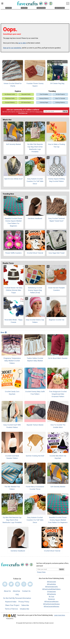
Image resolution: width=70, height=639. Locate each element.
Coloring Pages (44, 102)
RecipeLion (51, 599)
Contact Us (26, 591)
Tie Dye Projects (60, 94)
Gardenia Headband (35, 218)
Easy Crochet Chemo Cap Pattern (35, 321)
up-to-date (22, 43)
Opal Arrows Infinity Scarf (13, 179)
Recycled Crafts (26, 94)
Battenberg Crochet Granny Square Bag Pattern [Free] (35, 290)
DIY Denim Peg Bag (57, 83)
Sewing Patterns (43, 98)
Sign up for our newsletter (12, 48)
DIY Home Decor (26, 102)
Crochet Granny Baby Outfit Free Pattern (35, 393)
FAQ (17, 595)
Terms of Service (11, 609)
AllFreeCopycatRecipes (51, 601)
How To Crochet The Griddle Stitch (57, 426)
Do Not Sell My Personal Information (17, 598)
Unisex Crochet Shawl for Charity (13, 84)
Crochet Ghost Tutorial (35, 253)
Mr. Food (51, 596)
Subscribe (25, 605)
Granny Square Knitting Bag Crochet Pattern (56, 180)
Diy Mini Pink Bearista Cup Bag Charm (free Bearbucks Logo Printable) (35, 148)
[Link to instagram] (23, 584)
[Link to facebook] (4, 584)
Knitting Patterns (60, 102)
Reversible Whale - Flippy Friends (13, 321)
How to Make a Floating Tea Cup (56, 145)
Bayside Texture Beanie (35, 425)
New (2, 332)
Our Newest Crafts (10, 94)
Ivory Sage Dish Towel (56, 253)
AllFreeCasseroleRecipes (51, 606)
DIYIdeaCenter (51, 591)
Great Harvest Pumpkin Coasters (56, 289)
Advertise (16, 591)
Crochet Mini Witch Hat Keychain (58, 457)
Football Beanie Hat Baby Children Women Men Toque (13, 290)
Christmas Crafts (10, 98)
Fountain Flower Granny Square (35, 84)
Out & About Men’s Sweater (58, 358)
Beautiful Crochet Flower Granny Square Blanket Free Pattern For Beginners (13, 222)
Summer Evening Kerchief (35, 456)
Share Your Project (12, 605)
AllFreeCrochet (51, 582)
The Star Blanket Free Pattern (12, 488)
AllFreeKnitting (51, 584)
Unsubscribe (24, 609)
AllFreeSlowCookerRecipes (51, 604)
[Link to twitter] (11, 584)
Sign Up (65, 111)
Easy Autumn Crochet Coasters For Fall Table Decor (35, 181)
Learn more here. (59, 615)
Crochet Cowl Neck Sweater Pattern (12, 457)
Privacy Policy (39, 112)
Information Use (22, 113)
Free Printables (44, 94)
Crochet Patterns (10, 102)
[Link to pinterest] (17, 584)
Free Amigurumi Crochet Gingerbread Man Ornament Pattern (58, 394)
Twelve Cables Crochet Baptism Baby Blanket (35, 359)
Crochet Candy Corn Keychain (12, 393)
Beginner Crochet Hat (56, 320)
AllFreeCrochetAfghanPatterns (51, 589)
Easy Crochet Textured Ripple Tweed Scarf (56, 219)
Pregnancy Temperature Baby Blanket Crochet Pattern (12, 360)
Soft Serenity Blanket (13, 144)
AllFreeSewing (51, 594)
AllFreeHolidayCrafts (51, 586)
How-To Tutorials (60, 98)
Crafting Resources (26, 98)
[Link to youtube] (30, 584)
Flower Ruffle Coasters (13, 253)
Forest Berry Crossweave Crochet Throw (35, 488)
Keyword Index (10, 602)
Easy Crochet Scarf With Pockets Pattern (12, 426)
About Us (7, 591)
